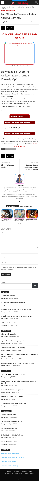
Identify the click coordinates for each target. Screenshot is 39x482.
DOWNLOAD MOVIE (18, 116)
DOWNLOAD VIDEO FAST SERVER (17, 122)
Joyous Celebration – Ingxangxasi (12, 341)
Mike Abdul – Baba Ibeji (9, 334)
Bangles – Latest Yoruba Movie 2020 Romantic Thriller (31, 167)
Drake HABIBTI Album (8, 415)
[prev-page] (18, 224)
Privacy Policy (18, 473)
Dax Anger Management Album (11, 421)
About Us (9, 471)
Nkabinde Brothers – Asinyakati (12, 390)
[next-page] (21, 224)
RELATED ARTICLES (12, 206)
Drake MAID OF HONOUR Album (12, 435)
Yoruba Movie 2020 (10, 149)
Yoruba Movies (10, 10)
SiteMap (19, 476)
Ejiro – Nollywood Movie (7, 166)
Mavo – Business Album (9, 442)
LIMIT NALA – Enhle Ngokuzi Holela (13, 374)
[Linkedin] (19, 201)
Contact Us (16, 471)
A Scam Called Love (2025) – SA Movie (19, 219)
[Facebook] (3, 28)
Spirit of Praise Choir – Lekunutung (13, 348)
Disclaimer (24, 471)
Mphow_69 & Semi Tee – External (12, 397)
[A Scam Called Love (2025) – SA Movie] (19, 213)
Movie (8, 7)
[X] (8, 28)
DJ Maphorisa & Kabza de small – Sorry (14, 403)
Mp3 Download (9, 473)
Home (3, 7)
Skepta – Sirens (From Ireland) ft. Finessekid (16, 309)
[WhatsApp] (12, 28)
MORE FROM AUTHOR (26, 206)
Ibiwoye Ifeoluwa (5, 343)
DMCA (30, 471)
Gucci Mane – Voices (8, 296)
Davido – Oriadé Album (9, 428)
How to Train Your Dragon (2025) (6, 219)
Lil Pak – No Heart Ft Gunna (10, 323)
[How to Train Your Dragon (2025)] (7, 213)
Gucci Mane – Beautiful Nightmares (13, 302)
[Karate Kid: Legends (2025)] (32, 213)
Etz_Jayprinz (6, 21)
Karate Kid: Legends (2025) (31, 219)
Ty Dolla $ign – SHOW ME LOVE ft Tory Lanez (16, 316)
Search (3, 282)
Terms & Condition (29, 473)
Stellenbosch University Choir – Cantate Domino (17, 363)
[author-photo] (19, 178)
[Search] (35, 285)
